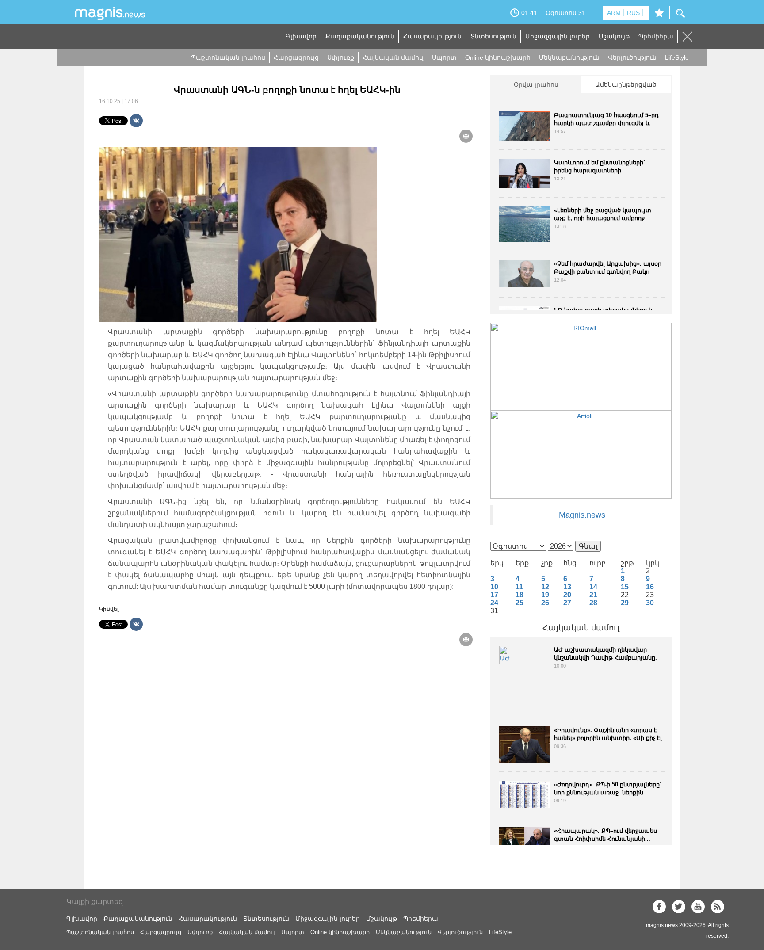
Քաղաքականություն (359, 36)
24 (494, 603)
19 (545, 595)
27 (567, 603)
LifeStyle (677, 57)
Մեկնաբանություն (569, 57)
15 (625, 587)
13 (567, 587)
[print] (466, 136)
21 (593, 595)
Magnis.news (582, 515)
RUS (633, 12)
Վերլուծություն (632, 57)
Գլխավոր (301, 36)
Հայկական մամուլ (393, 57)
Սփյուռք (340, 57)
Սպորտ (444, 57)
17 (494, 595)
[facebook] (659, 906)
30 (650, 603)
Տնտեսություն (493, 36)
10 (494, 587)
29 (625, 603)
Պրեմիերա (655, 36)
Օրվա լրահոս (536, 84)
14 (593, 587)
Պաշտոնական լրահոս (228, 57)
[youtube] (698, 906)
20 (567, 595)
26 (545, 603)
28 (593, 603)
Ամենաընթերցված (626, 84)
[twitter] (678, 906)
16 (650, 587)
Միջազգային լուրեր (557, 36)
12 (545, 587)
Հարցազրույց (296, 57)
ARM (614, 12)
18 (519, 595)
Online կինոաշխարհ (498, 57)
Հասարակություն (432, 36)
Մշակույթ (614, 36)
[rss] (717, 906)
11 (519, 587)
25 (519, 603)
